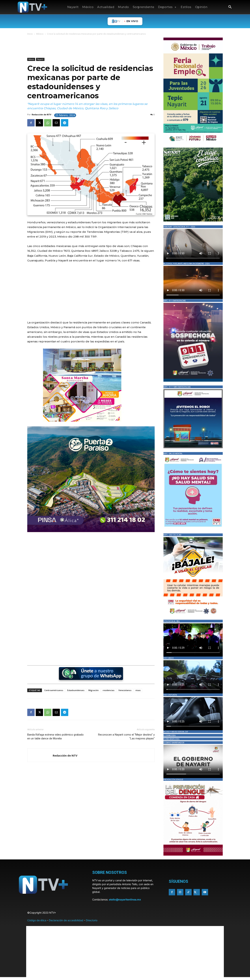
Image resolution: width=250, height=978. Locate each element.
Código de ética (36, 920)
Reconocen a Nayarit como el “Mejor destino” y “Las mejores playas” (126, 736)
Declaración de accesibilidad (66, 920)
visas (138, 690)
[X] (39, 122)
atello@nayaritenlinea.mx (125, 899)
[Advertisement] (94, 47)
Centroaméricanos (53, 690)
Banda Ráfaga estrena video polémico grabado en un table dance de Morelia (55, 736)
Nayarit (40, 59)
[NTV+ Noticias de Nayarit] (32, 7)
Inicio (30, 33)
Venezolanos (124, 690)
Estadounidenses (75, 690)
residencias (108, 690)
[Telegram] (64, 122)
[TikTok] (188, 892)
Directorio (91, 920)
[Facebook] (31, 122)
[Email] (56, 122)
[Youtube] (205, 892)
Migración (93, 690)
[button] (230, 7)
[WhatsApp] (47, 122)
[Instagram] (180, 892)
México (40, 33)
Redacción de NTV (41, 114)
